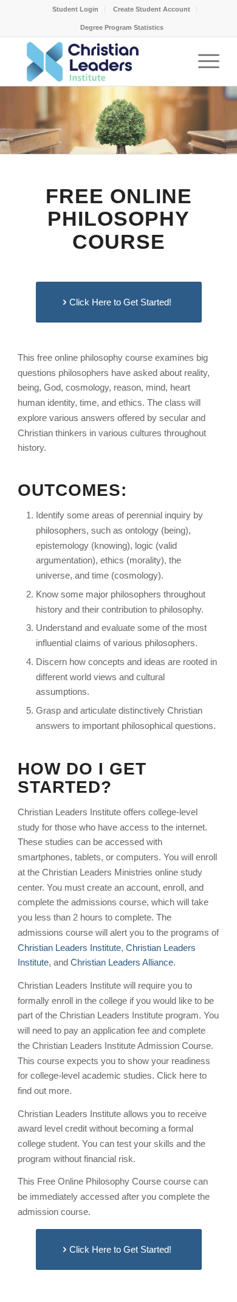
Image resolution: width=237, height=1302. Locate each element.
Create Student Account (151, 9)
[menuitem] (75, 9)
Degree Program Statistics (121, 27)
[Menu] (202, 61)
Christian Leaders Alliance (121, 962)
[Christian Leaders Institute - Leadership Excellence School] (98, 61)
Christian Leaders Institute (69, 947)
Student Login (75, 9)
